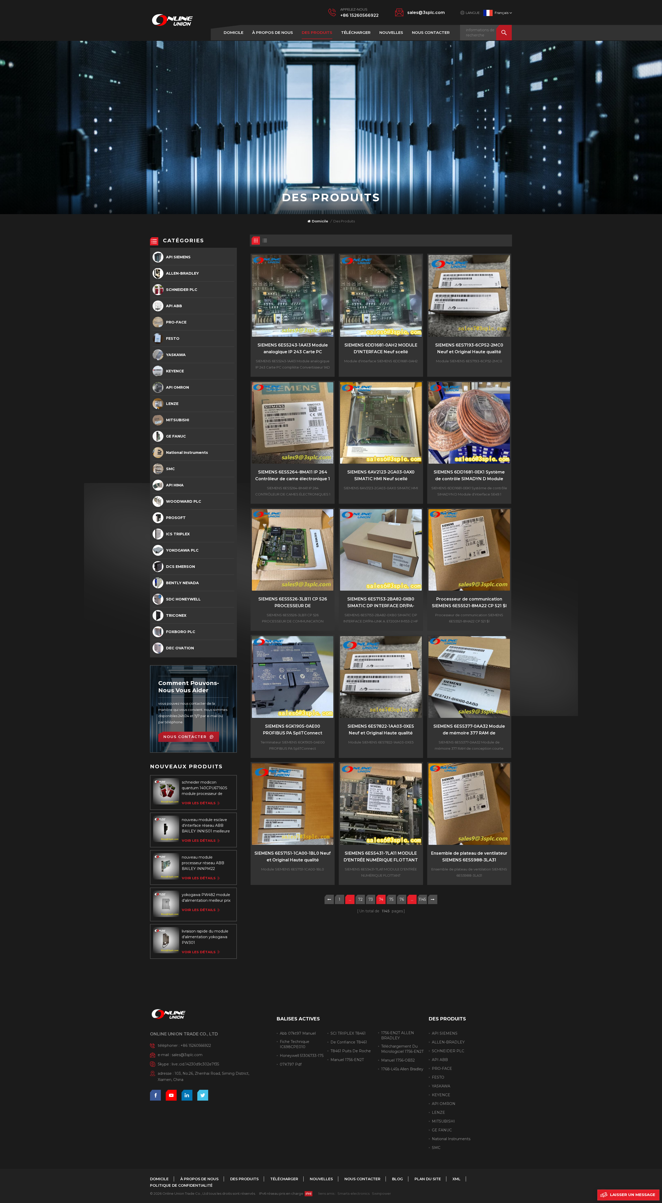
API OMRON (177, 387)
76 (402, 899)
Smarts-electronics (353, 1193)
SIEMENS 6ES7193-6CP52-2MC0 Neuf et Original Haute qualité (469, 348)
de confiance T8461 (348, 1042)
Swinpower (381, 1193)
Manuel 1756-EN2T (347, 1059)
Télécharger (356, 32)
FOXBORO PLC (180, 631)
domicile (233, 32)
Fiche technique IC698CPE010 (294, 1044)
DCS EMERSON (180, 566)
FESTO (172, 338)
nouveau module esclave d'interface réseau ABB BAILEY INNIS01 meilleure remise (206, 825)
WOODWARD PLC (183, 501)
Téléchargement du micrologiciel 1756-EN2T (402, 1049)
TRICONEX (176, 615)
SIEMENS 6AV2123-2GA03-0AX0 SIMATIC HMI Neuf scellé (381, 475)
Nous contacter (431, 32)
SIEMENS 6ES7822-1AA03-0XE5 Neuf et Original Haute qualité (381, 729)
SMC (170, 469)
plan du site (428, 1179)
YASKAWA (176, 354)
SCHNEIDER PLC (181, 289)
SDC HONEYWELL (183, 599)
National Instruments (187, 452)
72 (360, 899)
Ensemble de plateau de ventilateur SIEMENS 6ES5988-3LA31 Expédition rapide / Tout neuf (469, 857)
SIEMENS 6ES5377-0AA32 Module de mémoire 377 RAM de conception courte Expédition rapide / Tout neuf (469, 730)
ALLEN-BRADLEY (182, 273)
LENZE (172, 403)
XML (457, 1179)
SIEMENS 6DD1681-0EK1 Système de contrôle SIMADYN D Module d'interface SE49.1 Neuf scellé (469, 476)
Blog (397, 1179)
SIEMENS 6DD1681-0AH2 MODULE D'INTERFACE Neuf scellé (380, 348)
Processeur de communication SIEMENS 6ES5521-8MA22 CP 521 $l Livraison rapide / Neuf (469, 603)
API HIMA (175, 485)
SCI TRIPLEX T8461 (348, 1033)
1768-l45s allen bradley (402, 1069)
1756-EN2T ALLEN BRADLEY (397, 1035)
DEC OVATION (180, 648)
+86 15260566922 (359, 15)
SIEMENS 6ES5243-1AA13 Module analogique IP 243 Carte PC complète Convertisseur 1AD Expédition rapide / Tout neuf (293, 349)
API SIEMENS (178, 257)
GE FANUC (176, 436)
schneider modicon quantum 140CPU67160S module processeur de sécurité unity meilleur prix (205, 788)
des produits (317, 32)
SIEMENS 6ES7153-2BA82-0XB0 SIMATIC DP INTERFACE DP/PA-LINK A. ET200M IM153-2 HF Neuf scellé (381, 603)
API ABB (174, 306)
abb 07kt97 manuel (298, 1033)
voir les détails (199, 803)
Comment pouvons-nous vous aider (188, 687)
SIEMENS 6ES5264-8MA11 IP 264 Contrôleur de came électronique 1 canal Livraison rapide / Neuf (292, 476)
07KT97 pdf (291, 1064)
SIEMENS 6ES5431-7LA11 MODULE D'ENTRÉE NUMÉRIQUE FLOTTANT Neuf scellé (381, 857)
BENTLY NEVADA (182, 583)
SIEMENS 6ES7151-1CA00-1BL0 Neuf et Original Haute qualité (292, 856)
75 (391, 899)
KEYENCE (175, 371)
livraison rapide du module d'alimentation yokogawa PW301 (205, 937)
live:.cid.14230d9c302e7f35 (195, 1064)
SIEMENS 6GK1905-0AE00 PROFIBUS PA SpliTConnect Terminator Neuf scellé (292, 730)
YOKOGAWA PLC (182, 550)
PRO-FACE (176, 322)
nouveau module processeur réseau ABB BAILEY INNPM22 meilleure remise (203, 863)
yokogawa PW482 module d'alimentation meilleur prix (206, 897)
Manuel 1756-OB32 (398, 1060)
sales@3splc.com (426, 12)
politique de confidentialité (181, 1185)
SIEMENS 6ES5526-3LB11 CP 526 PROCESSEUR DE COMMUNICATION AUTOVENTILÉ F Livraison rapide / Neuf (292, 603)
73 (370, 899)
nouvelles (391, 32)
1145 (422, 899)
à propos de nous (272, 32)
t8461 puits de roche (350, 1051)
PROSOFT (176, 517)
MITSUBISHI (177, 420)
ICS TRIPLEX (178, 534)
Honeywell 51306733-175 (302, 1055)
